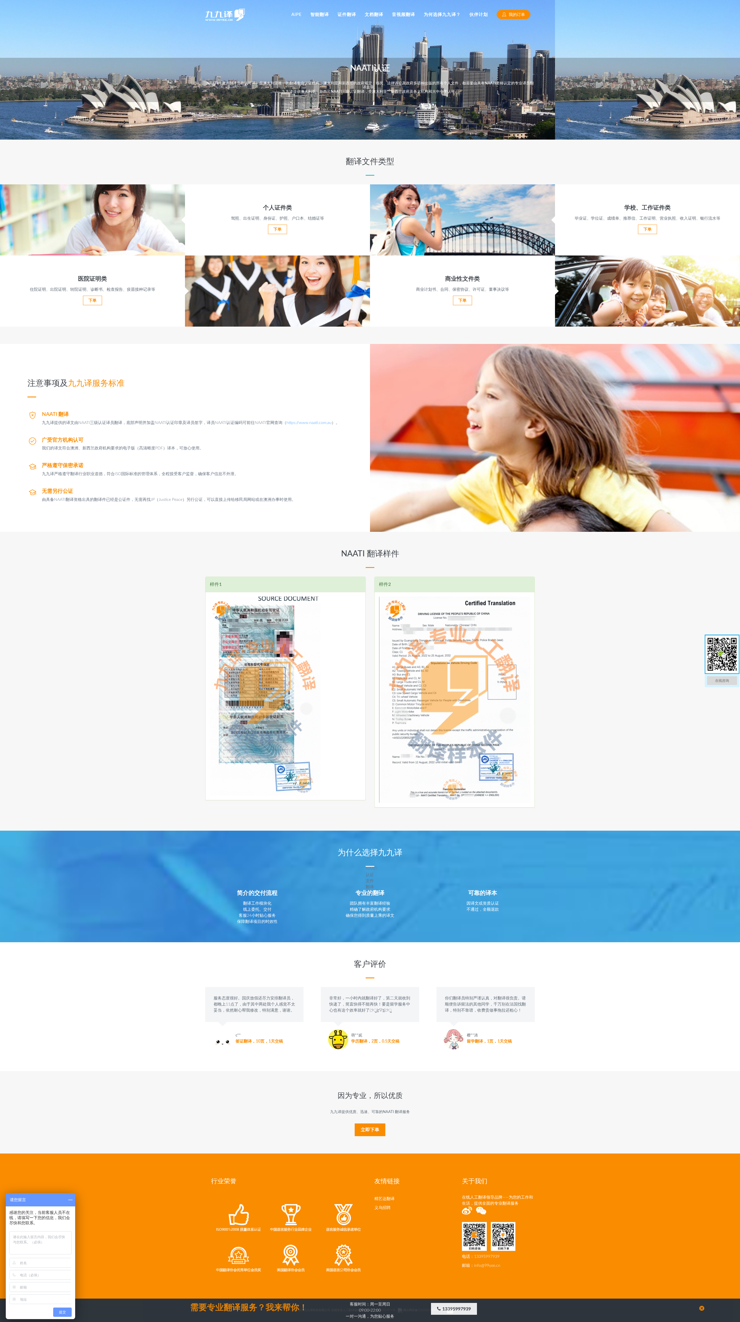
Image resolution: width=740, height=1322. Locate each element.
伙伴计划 (478, 14)
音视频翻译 (403, 14)
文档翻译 (374, 14)
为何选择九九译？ (442, 14)
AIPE (296, 14)
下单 (277, 229)
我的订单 (516, 15)
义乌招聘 (382, 1208)
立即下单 (370, 1129)
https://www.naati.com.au (309, 423)
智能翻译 (319, 14)
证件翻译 (347, 14)
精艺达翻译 (384, 1199)
